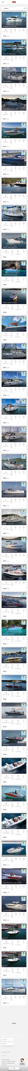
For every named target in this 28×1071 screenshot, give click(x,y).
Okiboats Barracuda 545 (10, 606)
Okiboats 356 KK (8, 800)
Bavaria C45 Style (8, 468)
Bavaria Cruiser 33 (8, 496)
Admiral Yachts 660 (8, 579)
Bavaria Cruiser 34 (8, 523)
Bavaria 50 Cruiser (8, 358)
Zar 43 (5, 965)
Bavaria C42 (6, 413)
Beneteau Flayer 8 (8, 855)
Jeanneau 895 (7, 910)
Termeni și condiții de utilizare (9, 1061)
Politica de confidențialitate (8, 1063)
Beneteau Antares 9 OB (9, 26)
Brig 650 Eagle (7, 772)
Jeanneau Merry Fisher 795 (10, 109)
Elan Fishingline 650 (8, 634)
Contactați (4, 1065)
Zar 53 (5, 938)
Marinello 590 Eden (8, 689)
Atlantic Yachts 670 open (10, 275)
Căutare (6, 8)
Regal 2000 (6, 661)
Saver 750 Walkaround (9, 54)
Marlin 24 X (6, 744)
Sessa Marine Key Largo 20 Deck (12, 883)
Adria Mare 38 (7, 192)
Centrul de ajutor (5, 1059)
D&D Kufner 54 (7, 164)
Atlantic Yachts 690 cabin (10, 551)
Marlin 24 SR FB (7, 717)
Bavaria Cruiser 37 (8, 993)
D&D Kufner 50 (7, 81)
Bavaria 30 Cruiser (8, 219)
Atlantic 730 (6, 137)
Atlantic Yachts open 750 (10, 247)
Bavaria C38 (6, 385)
